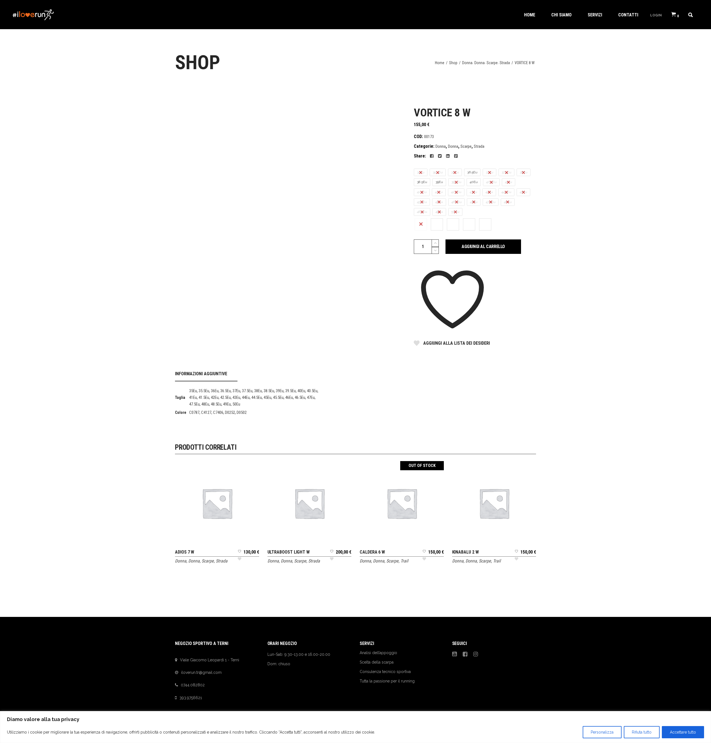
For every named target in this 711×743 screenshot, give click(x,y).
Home (439, 63)
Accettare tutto (683, 732)
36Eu (215, 390)
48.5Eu (216, 404)
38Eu (258, 390)
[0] (673, 14)
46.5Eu (300, 397)
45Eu (267, 397)
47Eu (311, 397)
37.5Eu (247, 390)
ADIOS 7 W (184, 552)
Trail (404, 561)
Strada (505, 63)
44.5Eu (256, 397)
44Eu (246, 397)
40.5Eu (312, 390)
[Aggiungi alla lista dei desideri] (239, 557)
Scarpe (492, 63)
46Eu (289, 397)
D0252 (230, 412)
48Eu (205, 404)
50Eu (236, 404)
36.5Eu (225, 390)
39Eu (280, 390)
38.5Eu (269, 390)
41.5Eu (204, 397)
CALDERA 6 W (372, 552)
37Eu (236, 390)
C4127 (206, 412)
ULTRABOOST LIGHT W (288, 552)
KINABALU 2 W (465, 552)
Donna (467, 63)
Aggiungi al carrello (483, 246)
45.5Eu (278, 397)
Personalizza (602, 732)
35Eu (193, 390)
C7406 (218, 412)
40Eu (301, 390)
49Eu (227, 404)
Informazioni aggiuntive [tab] (201, 373)
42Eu (215, 397)
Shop (453, 63)
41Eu (193, 397)
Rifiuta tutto (642, 732)
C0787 (194, 412)
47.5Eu (194, 404)
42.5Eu (225, 397)
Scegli (217, 469)
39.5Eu (290, 390)
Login (656, 15)
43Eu (236, 397)
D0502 (242, 412)
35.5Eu (204, 390)
